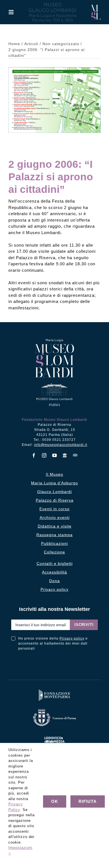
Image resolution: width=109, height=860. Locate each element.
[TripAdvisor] (75, 455)
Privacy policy (72, 638)
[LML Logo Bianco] (54, 735)
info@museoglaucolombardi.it (60, 445)
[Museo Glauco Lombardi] (96, 6)
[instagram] (44, 455)
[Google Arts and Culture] (65, 455)
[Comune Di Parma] (54, 710)
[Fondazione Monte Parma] (54, 690)
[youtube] (54, 455)
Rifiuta (88, 801)
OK (54, 801)
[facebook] (34, 455)
